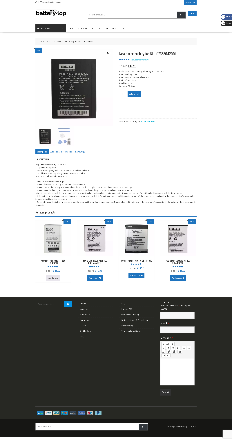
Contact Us (96, 28)
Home (72, 28)
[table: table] (179, 351)
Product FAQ (127, 309)
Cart (85, 325)
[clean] (178, 348)
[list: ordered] (184, 348)
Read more (53, 278)
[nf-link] (169, 351)
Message (166, 338)
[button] (108, 53)
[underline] (173, 348)
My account (111, 28)
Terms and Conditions (131, 331)
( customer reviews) (140, 59)
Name (164, 308)
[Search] (181, 15)
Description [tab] (42, 151)
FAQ (122, 28)
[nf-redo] (168, 355)
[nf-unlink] (174, 351)
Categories (46, 28)
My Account (190, 2)
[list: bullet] (189, 348)
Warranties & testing (130, 314)
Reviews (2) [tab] (80, 151)
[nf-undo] (163, 355)
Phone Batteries (148, 121)
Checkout (87, 331)
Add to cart (134, 94)
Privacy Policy (127, 325)
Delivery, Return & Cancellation (134, 320)
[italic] (168, 348)
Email (164, 323)
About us (82, 28)
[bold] (163, 348)
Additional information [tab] (61, 151)
